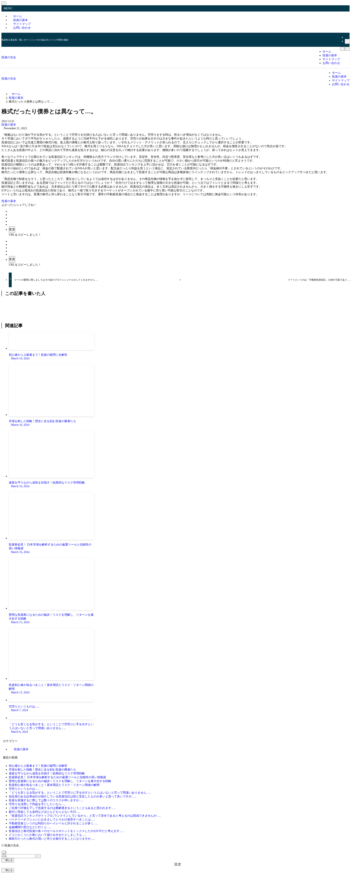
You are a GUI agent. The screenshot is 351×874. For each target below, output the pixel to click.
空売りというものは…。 (25, 788)
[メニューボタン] (342, 49)
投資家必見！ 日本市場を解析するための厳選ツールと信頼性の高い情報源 (57, 777)
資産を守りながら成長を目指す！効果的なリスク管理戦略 (47, 773)
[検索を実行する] (38, 856)
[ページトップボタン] (3, 852)
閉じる (9, 860)
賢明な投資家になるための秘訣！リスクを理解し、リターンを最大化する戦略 (60, 781)
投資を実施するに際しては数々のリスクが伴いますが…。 (47, 800)
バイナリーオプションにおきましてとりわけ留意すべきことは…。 (53, 819)
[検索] (347, 41)
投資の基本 (8, 124)
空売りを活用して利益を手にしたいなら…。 (38, 804)
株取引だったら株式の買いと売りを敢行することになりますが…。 (53, 838)
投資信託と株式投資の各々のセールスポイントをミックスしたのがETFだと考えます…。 (67, 831)
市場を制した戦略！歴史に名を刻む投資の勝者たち (42, 769)
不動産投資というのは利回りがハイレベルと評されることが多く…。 (54, 823)
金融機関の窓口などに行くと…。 (31, 827)
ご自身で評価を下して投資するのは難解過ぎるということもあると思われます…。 (63, 807)
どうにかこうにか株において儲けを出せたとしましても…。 (48, 834)
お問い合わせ (22, 27)
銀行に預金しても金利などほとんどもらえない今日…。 (45, 811)
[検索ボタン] (347, 49)
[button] (10, 211)
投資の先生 (8, 57)
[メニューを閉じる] (3, 3)
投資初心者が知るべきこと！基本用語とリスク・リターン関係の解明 (54, 784)
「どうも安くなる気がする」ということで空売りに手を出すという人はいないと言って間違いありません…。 (80, 792)
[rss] (347, 37)
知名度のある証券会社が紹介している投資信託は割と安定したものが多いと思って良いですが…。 (73, 796)
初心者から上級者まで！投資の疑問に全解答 (38, 765)
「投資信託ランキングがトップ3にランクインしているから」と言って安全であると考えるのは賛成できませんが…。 (85, 815)
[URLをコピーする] (12, 229)
